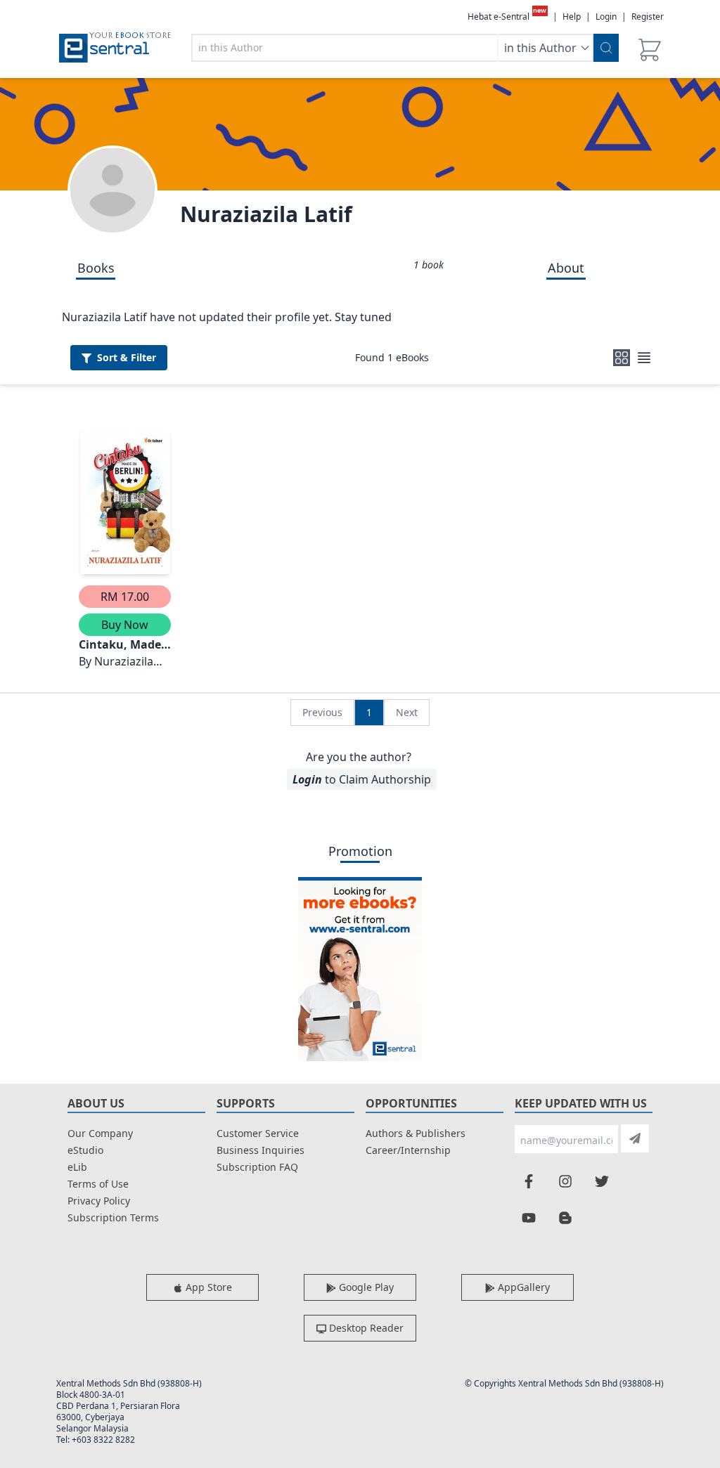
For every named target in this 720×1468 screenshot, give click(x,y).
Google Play (365, 1287)
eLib (77, 1167)
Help (571, 16)
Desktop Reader (365, 1327)
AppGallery (522, 1287)
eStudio (85, 1150)
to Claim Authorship (361, 779)
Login (606, 16)
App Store (207, 1287)
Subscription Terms (113, 1217)
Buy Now (124, 624)
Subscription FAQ (257, 1167)
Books (96, 267)
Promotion (360, 851)
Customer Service (258, 1133)
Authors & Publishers (415, 1133)
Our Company (100, 1133)
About (566, 267)
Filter (126, 357)
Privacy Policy (99, 1200)
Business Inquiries (260, 1150)
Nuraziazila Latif (266, 214)
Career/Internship (408, 1150)
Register (647, 16)
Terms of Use (98, 1183)
